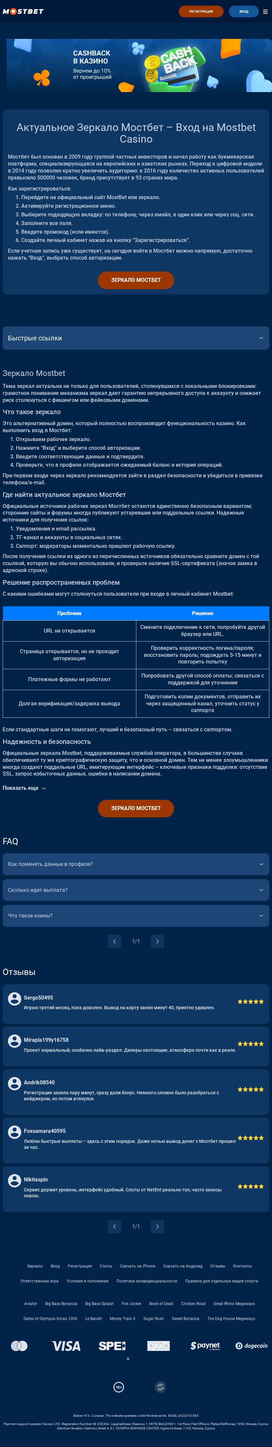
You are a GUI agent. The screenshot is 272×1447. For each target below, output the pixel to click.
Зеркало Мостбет (136, 280)
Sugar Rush (153, 1318)
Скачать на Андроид (182, 1266)
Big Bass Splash (99, 1303)
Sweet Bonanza (185, 1318)
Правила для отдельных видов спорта (221, 1281)
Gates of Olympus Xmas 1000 (50, 1318)
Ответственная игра (40, 1281)
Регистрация (80, 1266)
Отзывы (217, 1266)
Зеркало (35, 1266)
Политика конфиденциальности (146, 1281)
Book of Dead (161, 1303)
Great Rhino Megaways (234, 1303)
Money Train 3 (122, 1318)
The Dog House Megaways (231, 1318)
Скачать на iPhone (137, 1266)
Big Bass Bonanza (61, 1303)
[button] (128, 1359)
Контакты (242, 1266)
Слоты (106, 1266)
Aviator (30, 1303)
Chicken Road (193, 1303)
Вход (55, 1266)
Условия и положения (87, 1281)
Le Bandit (93, 1318)
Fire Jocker (131, 1303)
